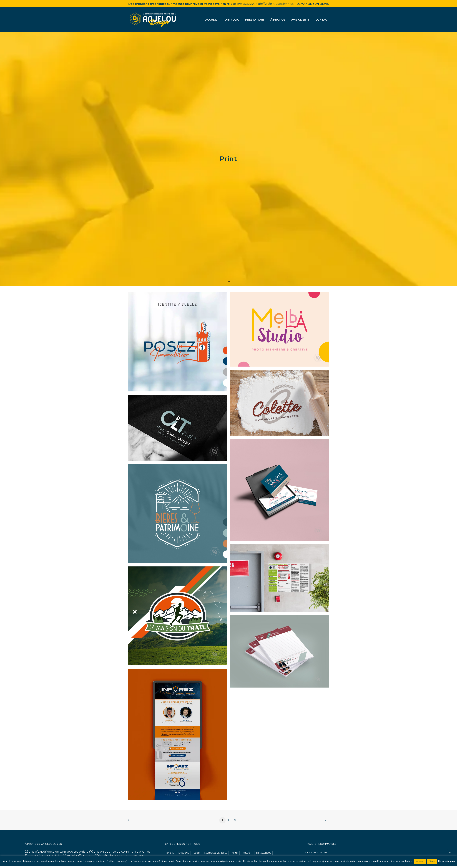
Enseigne (184, 853)
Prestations (255, 19)
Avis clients (300, 19)
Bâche (170, 853)
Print (235, 853)
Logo (197, 853)
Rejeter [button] (432, 861)
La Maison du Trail (318, 852)
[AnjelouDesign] (153, 19)
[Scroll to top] (450, 852)
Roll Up (247, 853)
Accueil (211, 19)
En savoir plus (446, 861)
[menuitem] (212, 19)
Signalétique (263, 853)
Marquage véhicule (215, 853)
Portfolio (231, 19)
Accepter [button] (420, 861)
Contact (322, 19)
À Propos (277, 19)
